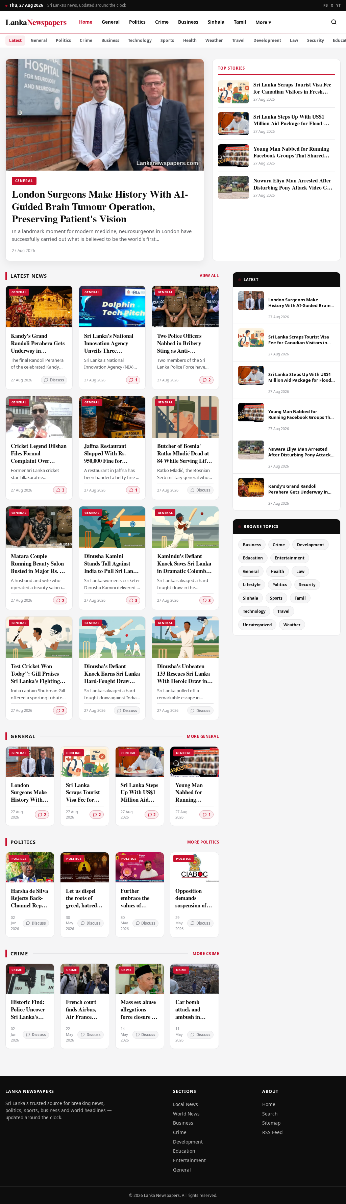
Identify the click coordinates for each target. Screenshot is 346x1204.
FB (325, 5)
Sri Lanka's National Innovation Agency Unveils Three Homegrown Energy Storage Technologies (108, 350)
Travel (238, 40)
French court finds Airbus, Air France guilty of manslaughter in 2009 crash (82, 1020)
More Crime (206, 953)
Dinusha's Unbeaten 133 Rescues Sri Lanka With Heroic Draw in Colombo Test (183, 677)
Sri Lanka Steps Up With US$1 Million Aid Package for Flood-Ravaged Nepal (139, 803)
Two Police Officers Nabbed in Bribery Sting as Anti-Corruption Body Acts (183, 346)
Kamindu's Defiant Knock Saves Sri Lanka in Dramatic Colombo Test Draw (184, 567)
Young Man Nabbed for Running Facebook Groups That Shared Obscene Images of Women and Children (194, 815)
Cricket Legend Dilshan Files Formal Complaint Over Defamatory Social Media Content (39, 461)
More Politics (203, 842)
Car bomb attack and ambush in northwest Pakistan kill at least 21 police (193, 1020)
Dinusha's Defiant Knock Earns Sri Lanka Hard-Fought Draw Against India (112, 677)
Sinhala (216, 22)
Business (188, 22)
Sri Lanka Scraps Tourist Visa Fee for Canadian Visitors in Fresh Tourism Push (83, 807)
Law (294, 40)
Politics (137, 22)
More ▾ (263, 22)
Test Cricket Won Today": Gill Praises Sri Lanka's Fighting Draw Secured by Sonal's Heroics (35, 681)
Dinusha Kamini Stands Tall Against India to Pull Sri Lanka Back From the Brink (111, 567)
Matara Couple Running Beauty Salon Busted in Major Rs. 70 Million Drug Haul (38, 567)
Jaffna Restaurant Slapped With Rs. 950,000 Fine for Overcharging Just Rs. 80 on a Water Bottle (110, 461)
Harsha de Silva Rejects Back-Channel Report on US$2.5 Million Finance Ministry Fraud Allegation (30, 912)
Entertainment (289, 557)
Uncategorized (257, 624)
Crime (162, 22)
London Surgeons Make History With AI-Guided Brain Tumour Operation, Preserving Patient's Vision (29, 811)
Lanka (36, 22)
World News (186, 1113)
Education (253, 557)
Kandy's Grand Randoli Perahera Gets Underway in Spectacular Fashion (38, 346)
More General (203, 736)
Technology (140, 40)
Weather (214, 40)
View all (209, 275)
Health (190, 40)
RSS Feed (272, 1132)
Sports (167, 40)
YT (338, 5)
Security (315, 40)
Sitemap (271, 1123)
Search (270, 1113)
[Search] (334, 22)
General (111, 22)
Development (267, 40)
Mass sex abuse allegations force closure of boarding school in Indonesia (139, 1017)
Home (85, 22)
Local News (185, 1104)
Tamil (240, 22)
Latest (15, 40)
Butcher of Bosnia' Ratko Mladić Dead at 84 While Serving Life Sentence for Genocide (183, 457)
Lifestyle (252, 584)
